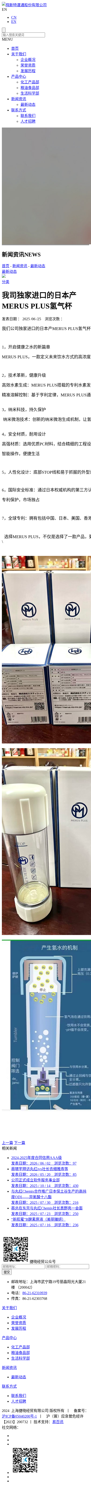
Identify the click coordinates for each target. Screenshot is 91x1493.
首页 (15, 48)
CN (14, 17)
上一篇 (7, 1143)
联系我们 (28, 116)
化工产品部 (30, 82)
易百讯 (57, 1422)
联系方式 (18, 110)
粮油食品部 (30, 88)
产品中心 (18, 76)
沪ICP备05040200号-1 (19, 1416)
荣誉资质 (28, 65)
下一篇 (19, 1143)
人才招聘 (28, 121)
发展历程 (28, 71)
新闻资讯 (18, 99)
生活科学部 (30, 93)
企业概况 (28, 60)
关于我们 (18, 54)
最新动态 (28, 105)
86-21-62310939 (34, 1293)
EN (13, 22)
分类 (5, 282)
